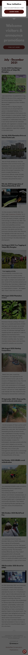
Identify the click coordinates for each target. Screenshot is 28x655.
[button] (25, 652)
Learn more (14, 11)
